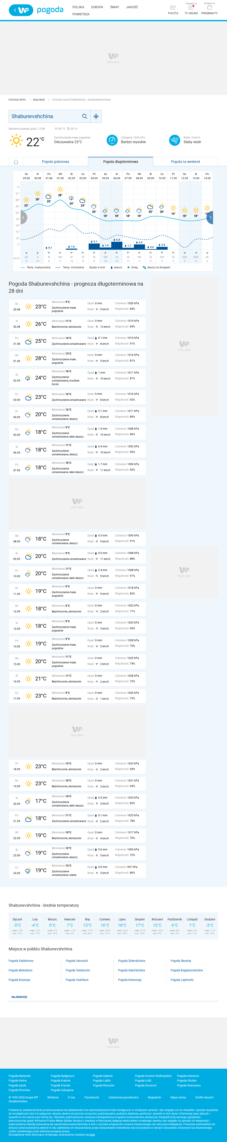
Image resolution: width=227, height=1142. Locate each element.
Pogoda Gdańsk (103, 1076)
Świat (114, 7)
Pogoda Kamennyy (129, 980)
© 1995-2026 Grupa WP (23, 1097)
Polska (78, 7)
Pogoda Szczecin (146, 1085)
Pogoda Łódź (143, 1080)
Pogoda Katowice (188, 1076)
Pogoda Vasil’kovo (77, 980)
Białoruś (39, 99)
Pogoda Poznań (60, 1085)
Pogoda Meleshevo (20, 970)
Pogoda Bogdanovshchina (187, 970)
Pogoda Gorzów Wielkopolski (153, 1076)
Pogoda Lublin (102, 1080)
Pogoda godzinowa (55, 161)
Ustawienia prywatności (124, 1097)
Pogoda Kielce (18, 1080)
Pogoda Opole (17, 1085)
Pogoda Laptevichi (182, 980)
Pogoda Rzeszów (103, 1085)
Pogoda (50, 10)
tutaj (92, 1134)
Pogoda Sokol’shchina (131, 970)
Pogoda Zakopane (62, 1090)
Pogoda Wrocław (19, 1090)
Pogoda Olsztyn (187, 1080)
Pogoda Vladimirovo (21, 961)
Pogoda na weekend (185, 161)
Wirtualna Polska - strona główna (21, 10)
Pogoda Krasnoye (19, 980)
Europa (97, 7)
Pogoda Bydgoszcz (62, 1076)
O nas (71, 1097)
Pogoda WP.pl (18, 99)
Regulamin (154, 1097)
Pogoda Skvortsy (181, 961)
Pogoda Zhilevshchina (131, 961)
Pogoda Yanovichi (77, 961)
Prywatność (91, 1097)
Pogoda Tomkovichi (78, 970)
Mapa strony (178, 1097)
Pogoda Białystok (20, 1076)
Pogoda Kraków (60, 1080)
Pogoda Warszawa (189, 1085)
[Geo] (96, 116)
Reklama (53, 1097)
